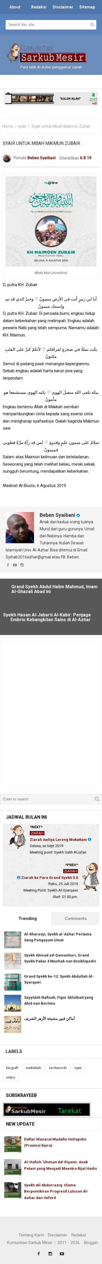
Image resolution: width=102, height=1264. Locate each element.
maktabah (33, 1068)
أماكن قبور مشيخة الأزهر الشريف (49, 1018)
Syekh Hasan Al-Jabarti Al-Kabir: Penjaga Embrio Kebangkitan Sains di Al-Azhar (47, 617)
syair (22, 126)
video (10, 1077)
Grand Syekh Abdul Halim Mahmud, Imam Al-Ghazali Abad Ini (54, 589)
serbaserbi (58, 1068)
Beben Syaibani (57, 515)
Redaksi (78, 1235)
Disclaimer (57, 1235)
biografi (12, 1068)
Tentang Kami (31, 1235)
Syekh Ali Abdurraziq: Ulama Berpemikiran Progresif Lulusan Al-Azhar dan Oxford (56, 1191)
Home (7, 126)
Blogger (91, 1242)
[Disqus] (51, 714)
